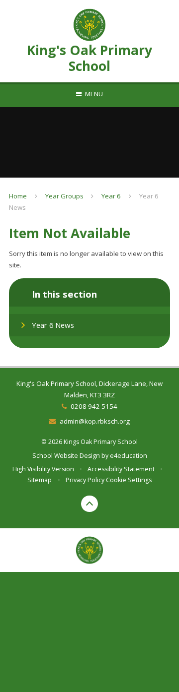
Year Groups (64, 195)
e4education (128, 455)
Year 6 (111, 195)
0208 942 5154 (94, 406)
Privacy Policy (85, 480)
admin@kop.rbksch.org (94, 421)
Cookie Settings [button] (129, 480)
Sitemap (39, 480)
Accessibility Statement (121, 469)
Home (18, 195)
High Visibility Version (43, 469)
